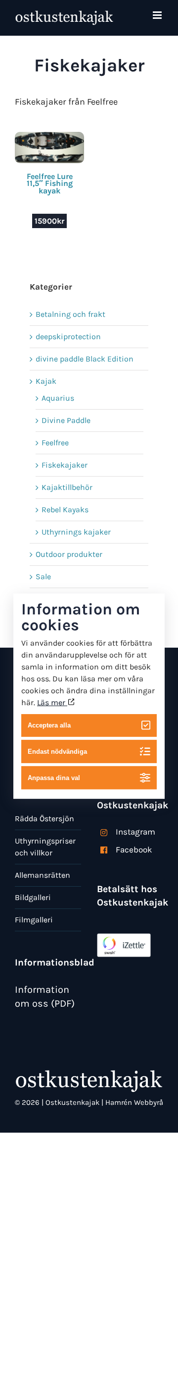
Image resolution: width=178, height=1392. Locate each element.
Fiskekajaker (65, 465)
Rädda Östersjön (44, 818)
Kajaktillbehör (67, 487)
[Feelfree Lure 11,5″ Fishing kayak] (49, 137)
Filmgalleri (34, 919)
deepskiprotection (68, 336)
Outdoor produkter (69, 554)
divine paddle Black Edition (85, 358)
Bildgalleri (33, 897)
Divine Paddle (66, 420)
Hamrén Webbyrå (134, 1102)
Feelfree (55, 442)
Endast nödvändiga (57, 751)
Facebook (134, 849)
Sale (43, 576)
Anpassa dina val (54, 778)
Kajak (46, 381)
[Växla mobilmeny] (158, 15)
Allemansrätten (42, 875)
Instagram (135, 832)
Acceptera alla (49, 725)
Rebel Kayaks (65, 509)
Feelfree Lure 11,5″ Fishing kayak (50, 183)
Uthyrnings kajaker (76, 532)
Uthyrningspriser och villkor (45, 846)
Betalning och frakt (70, 314)
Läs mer (52, 702)
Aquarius (58, 398)
